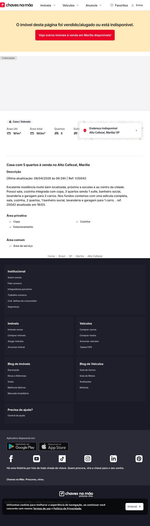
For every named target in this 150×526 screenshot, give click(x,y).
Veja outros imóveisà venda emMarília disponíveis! (75, 35)
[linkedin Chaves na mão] (113, 459)
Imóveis (45, 5)
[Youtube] (36, 459)
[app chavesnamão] (22, 446)
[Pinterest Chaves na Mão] (139, 459)
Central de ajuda (16, 415)
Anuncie (91, 5)
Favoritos (121, 5)
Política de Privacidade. (67, 508)
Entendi (132, 506)
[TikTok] (62, 459)
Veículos (68, 5)
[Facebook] (11, 459)
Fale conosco (15, 283)
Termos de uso (42, 508)
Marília (80, 256)
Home (51, 256)
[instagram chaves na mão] (87, 459)
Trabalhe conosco (17, 295)
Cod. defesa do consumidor (22, 300)
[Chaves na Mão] (16, 5)
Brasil (62, 256)
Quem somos (15, 277)
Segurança (13, 306)
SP (70, 256)
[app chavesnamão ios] (54, 446)
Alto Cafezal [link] (94, 256)
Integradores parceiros (20, 289)
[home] (75, 494)
